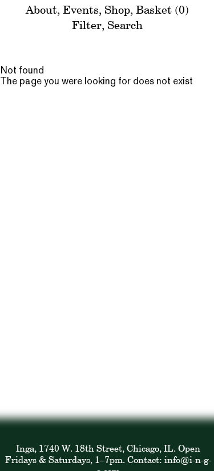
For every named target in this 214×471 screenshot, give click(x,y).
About (41, 9)
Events (81, 9)
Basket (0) (162, 9)
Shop (117, 9)
